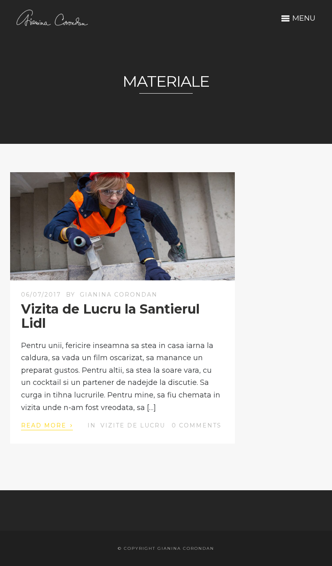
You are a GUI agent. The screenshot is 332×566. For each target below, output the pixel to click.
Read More (47, 425)
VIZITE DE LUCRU (132, 425)
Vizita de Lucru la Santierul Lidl (110, 316)
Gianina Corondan (118, 294)
